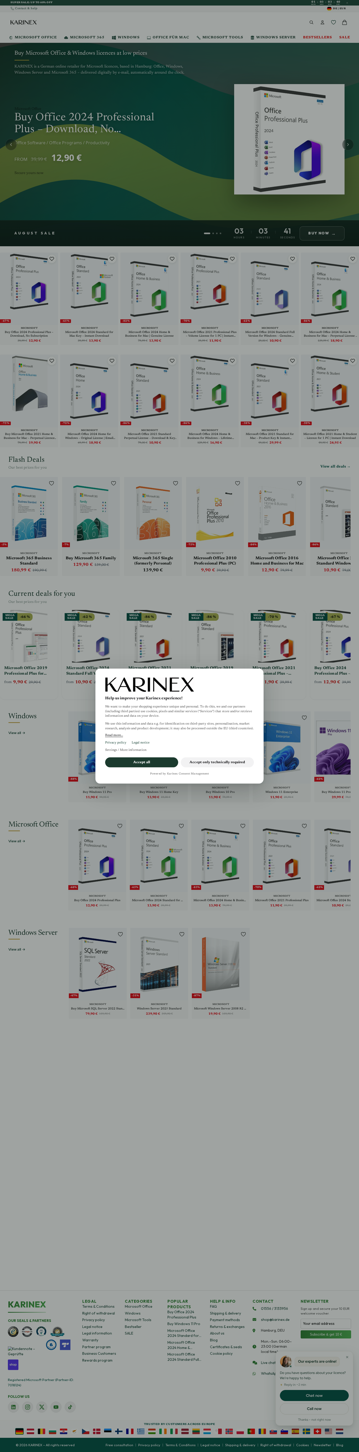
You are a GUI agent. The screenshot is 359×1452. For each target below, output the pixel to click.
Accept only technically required (217, 762)
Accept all (141, 762)
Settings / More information (125, 750)
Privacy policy (115, 742)
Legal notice (141, 742)
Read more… (114, 735)
